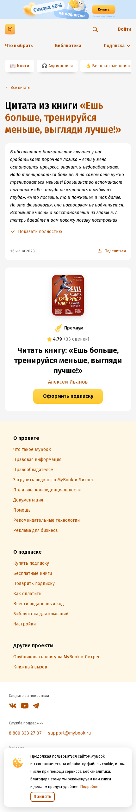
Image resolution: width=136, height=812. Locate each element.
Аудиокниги (60, 66)
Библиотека (68, 45)
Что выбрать (19, 45)
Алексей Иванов (68, 382)
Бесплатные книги (111, 66)
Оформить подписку (68, 396)
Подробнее (90, 786)
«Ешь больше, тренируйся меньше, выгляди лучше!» (63, 117)
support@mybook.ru (69, 733)
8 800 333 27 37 (25, 733)
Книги (23, 66)
